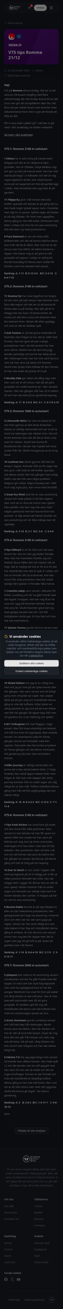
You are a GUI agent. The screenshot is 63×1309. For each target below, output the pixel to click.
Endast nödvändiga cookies (32, 671)
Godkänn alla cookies (31, 663)
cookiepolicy (36, 655)
